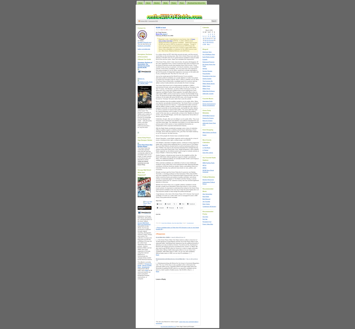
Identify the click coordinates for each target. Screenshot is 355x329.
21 (207, 40)
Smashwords (145, 267)
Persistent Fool (207, 221)
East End (205, 145)
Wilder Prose (206, 88)
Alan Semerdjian (207, 194)
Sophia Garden (207, 78)
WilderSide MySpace (209, 91)
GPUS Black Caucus (208, 115)
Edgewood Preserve (208, 62)
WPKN (204, 168)
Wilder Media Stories (209, 83)
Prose (182, 3)
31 (213, 42)
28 (207, 42)
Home (140, 3)
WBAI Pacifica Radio (208, 163)
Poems (174, 3)
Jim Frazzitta (206, 201)
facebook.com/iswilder (144, 45)
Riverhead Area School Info (196, 3)
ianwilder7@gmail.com (144, 42)
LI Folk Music (206, 147)
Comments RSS (153, 21)
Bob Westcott (206, 199)
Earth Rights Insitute (208, 57)
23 (211, 40)
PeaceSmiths (206, 73)
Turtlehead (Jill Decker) (209, 206)
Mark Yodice (206, 204)
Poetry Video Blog (208, 224)
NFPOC (205, 68)
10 (213, 36)
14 (207, 38)
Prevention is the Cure (209, 76)
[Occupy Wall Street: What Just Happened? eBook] (145, 214)
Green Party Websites (166, 223)
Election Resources (208, 179)
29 (209, 42)
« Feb (204, 44)
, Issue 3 (161, 34)
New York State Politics (177, 223)
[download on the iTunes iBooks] (145, 83)
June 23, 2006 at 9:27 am (177, 237)
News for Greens (207, 120)
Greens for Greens (208, 118)
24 (213, 40)
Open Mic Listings (208, 152)
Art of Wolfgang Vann (209, 54)
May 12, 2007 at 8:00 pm (192, 258)
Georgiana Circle (207, 101)
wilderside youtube (208, 93)
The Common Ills (208, 81)
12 (203, 38)
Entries (143, 21)
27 (205, 42)
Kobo (146, 270)
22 (209, 40)
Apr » (208, 44)
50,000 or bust (161, 27)
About (148, 3)
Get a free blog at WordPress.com (168, 326)
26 (203, 42)
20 (205, 40)
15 (209, 38)
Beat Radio (206, 196)
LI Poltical (205, 150)
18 (214, 38)
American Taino (207, 52)
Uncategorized (190, 223)
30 (211, 42)
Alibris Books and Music (209, 132)
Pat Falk (205, 219)
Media (165, 3)
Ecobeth (205, 59)
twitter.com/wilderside (144, 49)
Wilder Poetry (206, 86)
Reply (157, 255)
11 (214, 36)
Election (156, 3)
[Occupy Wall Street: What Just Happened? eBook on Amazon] (145, 209)
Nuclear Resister (207, 71)
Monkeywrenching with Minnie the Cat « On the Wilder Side (170, 258)
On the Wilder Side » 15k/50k (163, 237)
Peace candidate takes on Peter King (168, 227)
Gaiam (204, 135)
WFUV (204, 165)
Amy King (205, 216)
